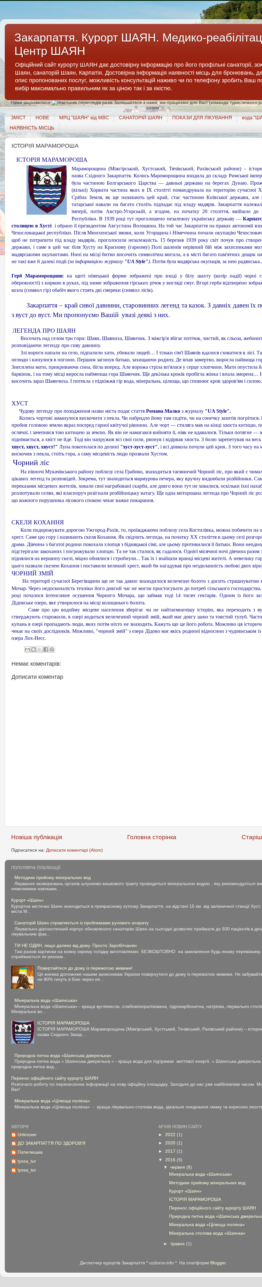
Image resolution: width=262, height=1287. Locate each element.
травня (178, 1243)
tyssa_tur (27, 1161)
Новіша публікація (36, 837)
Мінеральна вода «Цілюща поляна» (52, 1100)
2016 (171, 1160)
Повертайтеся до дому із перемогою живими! (85, 968)
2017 (171, 1151)
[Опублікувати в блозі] (33, 649)
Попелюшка (30, 1152)
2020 (171, 1143)
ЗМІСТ (18, 117)
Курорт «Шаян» (27, 900)
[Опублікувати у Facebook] (45, 649)
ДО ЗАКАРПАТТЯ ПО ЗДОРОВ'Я (51, 1143)
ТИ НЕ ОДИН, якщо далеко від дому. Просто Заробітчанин (75, 945)
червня (178, 1167)
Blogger (218, 1263)
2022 (171, 1134)
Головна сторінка (151, 837)
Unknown (27, 1134)
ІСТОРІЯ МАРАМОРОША (63, 1023)
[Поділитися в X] (39, 649)
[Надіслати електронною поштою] (27, 649)
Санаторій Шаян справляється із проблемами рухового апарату (81, 923)
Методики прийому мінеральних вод (52, 877)
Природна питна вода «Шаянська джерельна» (63, 1055)
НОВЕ (42, 117)
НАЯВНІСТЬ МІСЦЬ (32, 127)
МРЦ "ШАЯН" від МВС (84, 117)
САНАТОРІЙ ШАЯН (140, 117)
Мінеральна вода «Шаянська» (46, 1000)
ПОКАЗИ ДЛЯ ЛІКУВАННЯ (202, 117)
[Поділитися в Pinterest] (52, 649)
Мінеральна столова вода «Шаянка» (207, 1233)
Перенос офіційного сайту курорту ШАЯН (54, 1078)
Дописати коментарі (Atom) (74, 850)
